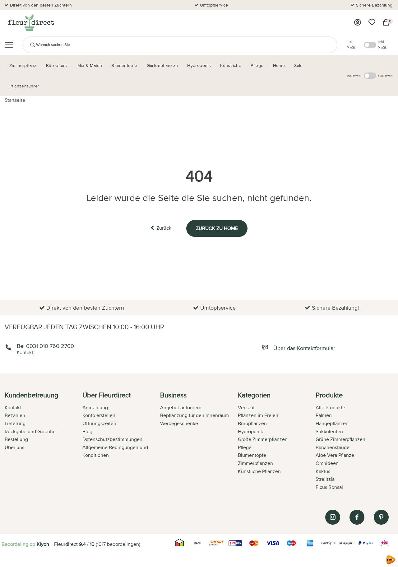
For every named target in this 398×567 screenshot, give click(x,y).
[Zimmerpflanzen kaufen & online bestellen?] (31, 22)
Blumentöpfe (252, 455)
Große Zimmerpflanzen (263, 439)
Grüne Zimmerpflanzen (340, 439)
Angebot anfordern (180, 407)
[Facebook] (356, 517)
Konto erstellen (98, 415)
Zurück (163, 228)
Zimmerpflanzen (255, 463)
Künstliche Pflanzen (259, 471)
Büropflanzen (252, 423)
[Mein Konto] (358, 22)
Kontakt (13, 407)
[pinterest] (381, 517)
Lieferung (15, 423)
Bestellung (16, 439)
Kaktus (323, 471)
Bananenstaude (332, 447)
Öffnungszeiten (99, 423)
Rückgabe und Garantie (30, 431)
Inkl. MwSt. (351, 44)
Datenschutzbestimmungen (112, 439)
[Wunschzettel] (372, 22)
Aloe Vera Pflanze (335, 455)
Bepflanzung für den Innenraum (194, 415)
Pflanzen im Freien (258, 415)
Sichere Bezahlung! (374, 5)
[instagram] (332, 517)
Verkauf (246, 407)
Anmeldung (95, 407)
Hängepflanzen (332, 423)
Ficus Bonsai (329, 487)
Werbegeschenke (179, 423)
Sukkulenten (329, 431)
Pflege (245, 447)
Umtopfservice (214, 5)
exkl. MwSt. (382, 44)
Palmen (324, 415)
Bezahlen (15, 415)
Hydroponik (250, 431)
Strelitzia (325, 479)
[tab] (43, 441)
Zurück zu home (217, 228)
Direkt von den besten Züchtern (41, 5)
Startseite (15, 100)
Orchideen (327, 463)
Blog (87, 431)
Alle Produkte (330, 407)
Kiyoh (43, 544)
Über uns (14, 447)
